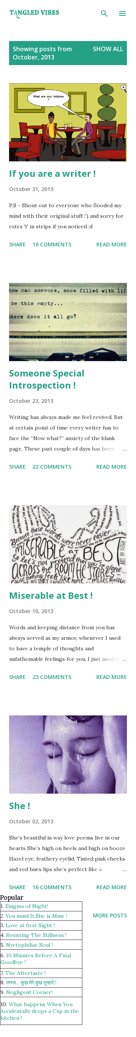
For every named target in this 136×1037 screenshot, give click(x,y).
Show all (108, 49)
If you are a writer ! (52, 173)
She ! (19, 805)
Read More (111, 244)
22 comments (51, 466)
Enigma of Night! (26, 906)
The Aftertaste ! (25, 973)
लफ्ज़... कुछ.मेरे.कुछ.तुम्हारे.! (31, 982)
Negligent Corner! (29, 992)
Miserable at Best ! (51, 595)
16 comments (51, 244)
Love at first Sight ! (30, 925)
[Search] (104, 13)
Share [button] (17, 244)
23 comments (51, 676)
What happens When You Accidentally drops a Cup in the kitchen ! (39, 1011)
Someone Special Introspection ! (47, 379)
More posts (110, 915)
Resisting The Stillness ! (36, 935)
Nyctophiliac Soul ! (29, 944)
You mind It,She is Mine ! (36, 915)
